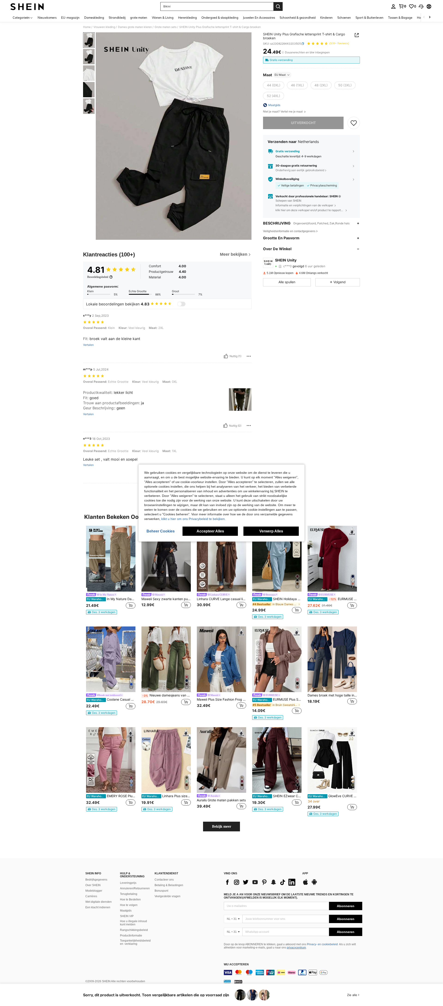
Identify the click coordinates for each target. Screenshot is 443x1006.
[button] (421, 6)
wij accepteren (236, 964)
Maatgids (126, 910)
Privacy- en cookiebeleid (322, 944)
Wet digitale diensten (98, 901)
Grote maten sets (166, 27)
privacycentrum (296, 947)
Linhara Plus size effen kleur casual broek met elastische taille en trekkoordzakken (166, 796)
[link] (402, 6)
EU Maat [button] (280, 74)
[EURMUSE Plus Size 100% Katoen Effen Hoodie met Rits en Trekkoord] (277, 659)
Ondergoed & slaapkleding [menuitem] (219, 17)
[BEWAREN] (353, 123)
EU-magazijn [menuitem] (70, 17)
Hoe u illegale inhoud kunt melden (133, 923)
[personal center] (393, 6)
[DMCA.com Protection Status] (238, 981)
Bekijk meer (221, 826)
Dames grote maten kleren (135, 27)
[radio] (273, 85)
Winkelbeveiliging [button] (287, 179)
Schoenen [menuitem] (344, 17)
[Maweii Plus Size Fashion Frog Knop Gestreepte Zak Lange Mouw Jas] (221, 659)
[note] (101, 612)
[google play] (314, 884)
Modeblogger (93, 890)
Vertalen (88, 344)
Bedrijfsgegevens (96, 879)
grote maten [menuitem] (138, 17)
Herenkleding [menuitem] (187, 17)
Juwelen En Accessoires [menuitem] (259, 17)
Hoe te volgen (129, 905)
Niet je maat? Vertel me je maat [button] (283, 111)
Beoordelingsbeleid (97, 277)
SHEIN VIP (127, 916)
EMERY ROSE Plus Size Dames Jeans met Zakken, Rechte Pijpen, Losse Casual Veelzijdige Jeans (111, 796)
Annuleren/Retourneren (135, 888)
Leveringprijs (128, 882)
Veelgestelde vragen (167, 896)
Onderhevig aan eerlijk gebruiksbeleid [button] (299, 170)
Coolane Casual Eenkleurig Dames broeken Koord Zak (111, 699)
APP (305, 873)
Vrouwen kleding (104, 27)
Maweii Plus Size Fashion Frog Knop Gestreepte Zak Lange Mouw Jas (221, 699)
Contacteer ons (164, 879)
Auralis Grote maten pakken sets (221, 800)
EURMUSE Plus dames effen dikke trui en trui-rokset (332, 599)
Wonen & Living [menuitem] (163, 17)
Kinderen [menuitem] (326, 17)
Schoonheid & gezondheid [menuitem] (298, 17)
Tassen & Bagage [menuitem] (400, 17)
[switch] (181, 304)
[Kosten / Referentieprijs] (282, 52)
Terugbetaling (128, 894)
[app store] (305, 884)
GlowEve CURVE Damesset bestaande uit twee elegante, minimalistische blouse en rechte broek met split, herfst (332, 796)
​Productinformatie (131, 935)
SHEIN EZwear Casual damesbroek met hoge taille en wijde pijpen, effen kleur (277, 796)
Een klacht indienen (97, 907)
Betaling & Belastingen (169, 885)
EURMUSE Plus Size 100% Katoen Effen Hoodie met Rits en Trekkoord (277, 699)
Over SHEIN (93, 885)
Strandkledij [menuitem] (117, 17)
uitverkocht (303, 123)
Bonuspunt (161, 890)
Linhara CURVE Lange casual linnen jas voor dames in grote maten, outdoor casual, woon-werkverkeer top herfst (221, 599)
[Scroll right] (429, 17)
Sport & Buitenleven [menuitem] (369, 17)
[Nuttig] (226, 356)
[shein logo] (27, 6)
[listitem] (110, 570)
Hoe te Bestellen (130, 899)
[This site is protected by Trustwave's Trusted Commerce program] (227, 981)
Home (87, 27)
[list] (261, 882)
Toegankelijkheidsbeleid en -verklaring (135, 942)
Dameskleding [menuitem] (94, 17)
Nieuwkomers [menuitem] (47, 17)
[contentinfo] (293, 972)
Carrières (91, 896)
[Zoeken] (278, 6)
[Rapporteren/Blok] (248, 356)
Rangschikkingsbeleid (134, 930)
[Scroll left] (424, 17)
